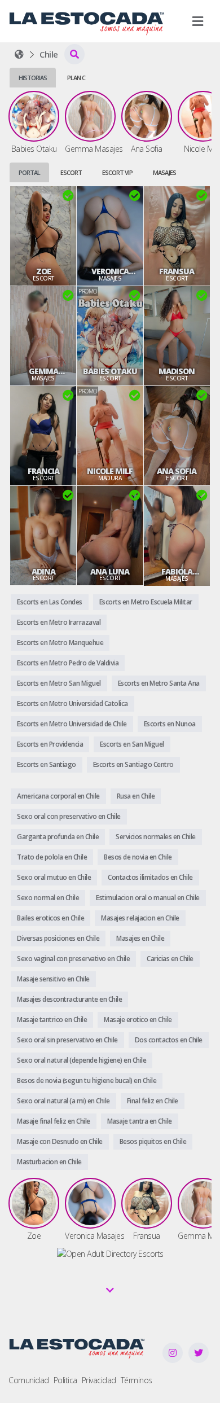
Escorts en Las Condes (49, 602)
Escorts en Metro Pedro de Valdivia (67, 663)
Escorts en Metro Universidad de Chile (72, 724)
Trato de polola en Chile (52, 857)
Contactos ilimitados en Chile (150, 877)
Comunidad (28, 1380)
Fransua (176, 271)
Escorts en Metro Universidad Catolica (72, 703)
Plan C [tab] (76, 77)
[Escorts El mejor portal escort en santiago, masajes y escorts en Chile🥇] (19, 54)
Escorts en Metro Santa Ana (159, 683)
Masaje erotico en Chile (138, 1019)
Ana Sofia (176, 471)
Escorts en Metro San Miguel (59, 683)
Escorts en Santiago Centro (133, 764)
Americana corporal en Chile (58, 796)
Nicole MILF (110, 471)
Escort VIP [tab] (117, 172)
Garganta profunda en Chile (58, 836)
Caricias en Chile (170, 958)
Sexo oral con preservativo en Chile (69, 816)
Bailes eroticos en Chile (50, 918)
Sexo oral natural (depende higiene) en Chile (81, 1060)
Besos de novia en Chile (138, 857)
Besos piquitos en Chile (153, 1141)
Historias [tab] (33, 77)
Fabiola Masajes (176, 572)
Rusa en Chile (136, 796)
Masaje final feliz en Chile (53, 1121)
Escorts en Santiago (46, 764)
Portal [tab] (29, 172)
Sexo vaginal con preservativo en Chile (73, 958)
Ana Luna (109, 572)
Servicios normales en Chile (156, 836)
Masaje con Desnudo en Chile (60, 1141)
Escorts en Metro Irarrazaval (58, 622)
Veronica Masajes (110, 271)
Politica (65, 1380)
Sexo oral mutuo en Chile (54, 877)
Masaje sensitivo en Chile (53, 979)
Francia (43, 471)
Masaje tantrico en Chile (52, 1019)
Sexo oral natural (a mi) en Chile (63, 1101)
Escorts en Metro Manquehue (60, 642)
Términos (136, 1380)
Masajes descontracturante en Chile (69, 999)
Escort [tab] (71, 172)
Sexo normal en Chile (48, 897)
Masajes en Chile (140, 938)
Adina (43, 572)
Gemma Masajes (43, 371)
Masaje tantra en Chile (139, 1121)
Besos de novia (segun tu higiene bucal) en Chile (86, 1080)
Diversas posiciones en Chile (58, 938)
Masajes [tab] (164, 172)
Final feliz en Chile (152, 1101)
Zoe (43, 271)
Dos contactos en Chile (169, 1040)
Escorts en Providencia (50, 744)
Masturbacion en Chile (49, 1162)
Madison (177, 371)
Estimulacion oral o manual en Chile (148, 897)
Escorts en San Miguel (132, 744)
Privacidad (99, 1380)
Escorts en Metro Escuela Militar (145, 602)
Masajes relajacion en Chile (140, 918)
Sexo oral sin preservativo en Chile (67, 1040)
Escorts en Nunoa (170, 724)
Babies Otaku (110, 371)
